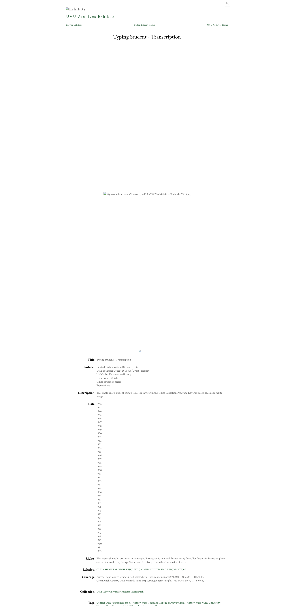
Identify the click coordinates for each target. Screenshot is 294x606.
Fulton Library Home (144, 25)
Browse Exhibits (74, 25)
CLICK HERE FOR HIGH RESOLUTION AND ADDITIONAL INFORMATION (141, 569)
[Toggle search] (227, 3)
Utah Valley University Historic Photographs (120, 591)
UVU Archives (81, 16)
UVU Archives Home (217, 25)
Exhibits (106, 16)
